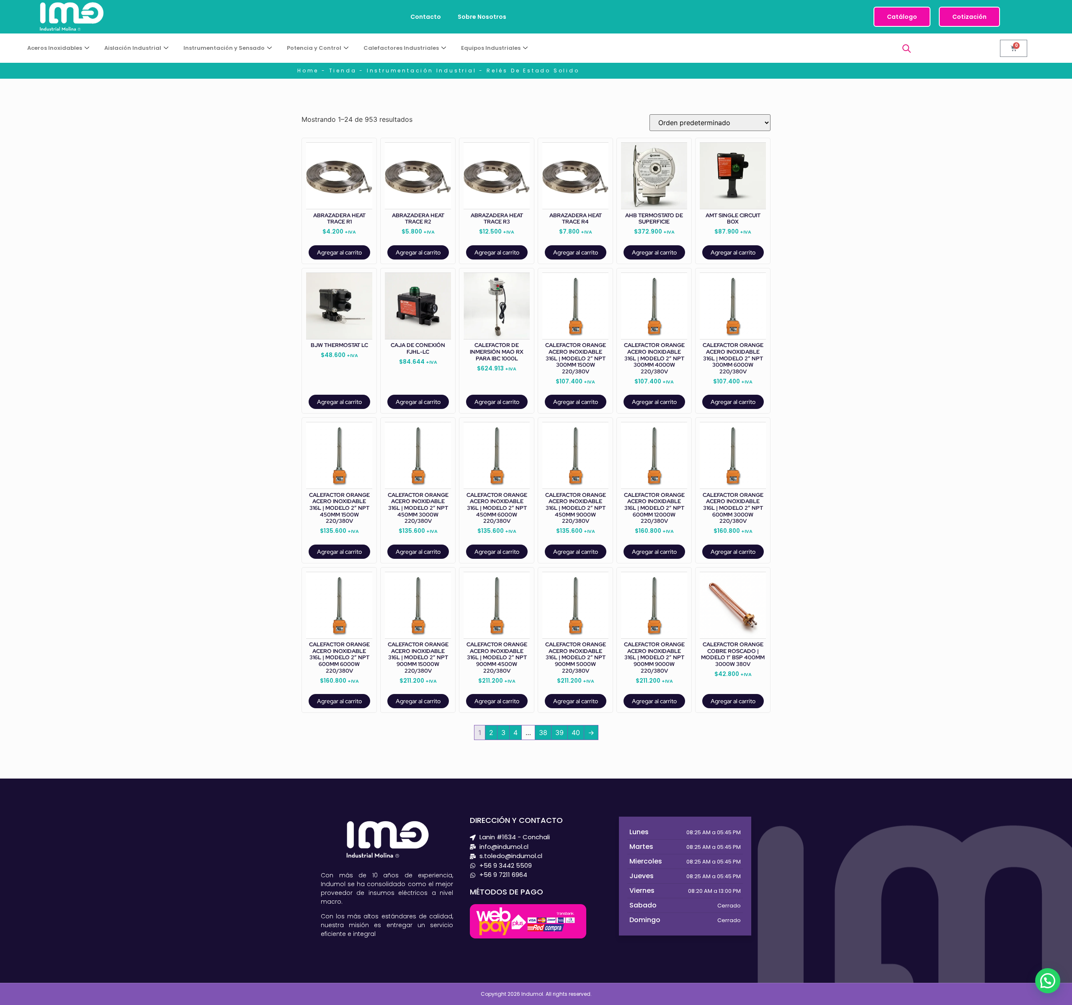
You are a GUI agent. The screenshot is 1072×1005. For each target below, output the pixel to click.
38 (543, 732)
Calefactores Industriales (401, 48)
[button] (1047, 980)
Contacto (425, 17)
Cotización (969, 17)
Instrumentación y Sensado (224, 48)
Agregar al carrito (339, 252)
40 (576, 732)
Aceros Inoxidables (54, 48)
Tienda (343, 70)
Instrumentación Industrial (422, 70)
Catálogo (902, 17)
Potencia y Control (314, 48)
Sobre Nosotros (482, 17)
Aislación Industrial (132, 48)
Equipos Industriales (491, 48)
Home (308, 70)
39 (559, 732)
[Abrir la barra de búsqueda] (906, 48)
